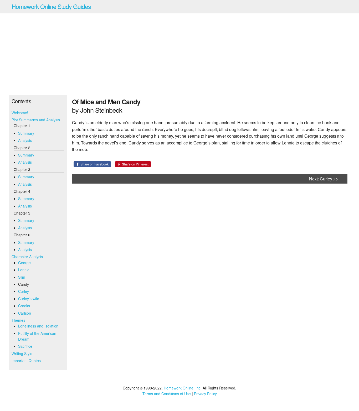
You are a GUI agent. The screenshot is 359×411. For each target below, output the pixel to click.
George (24, 262)
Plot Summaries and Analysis (36, 119)
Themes (18, 320)
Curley (23, 291)
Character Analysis (27, 256)
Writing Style (22, 353)
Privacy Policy (205, 393)
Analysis (25, 140)
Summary (26, 133)
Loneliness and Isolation (38, 326)
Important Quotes (26, 360)
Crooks (24, 305)
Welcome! (20, 112)
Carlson (24, 313)
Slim (21, 277)
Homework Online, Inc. (183, 388)
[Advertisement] (179, 54)
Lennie (23, 269)
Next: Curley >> (323, 179)
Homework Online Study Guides (51, 6)
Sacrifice (25, 346)
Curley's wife (28, 298)
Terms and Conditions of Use (166, 393)
